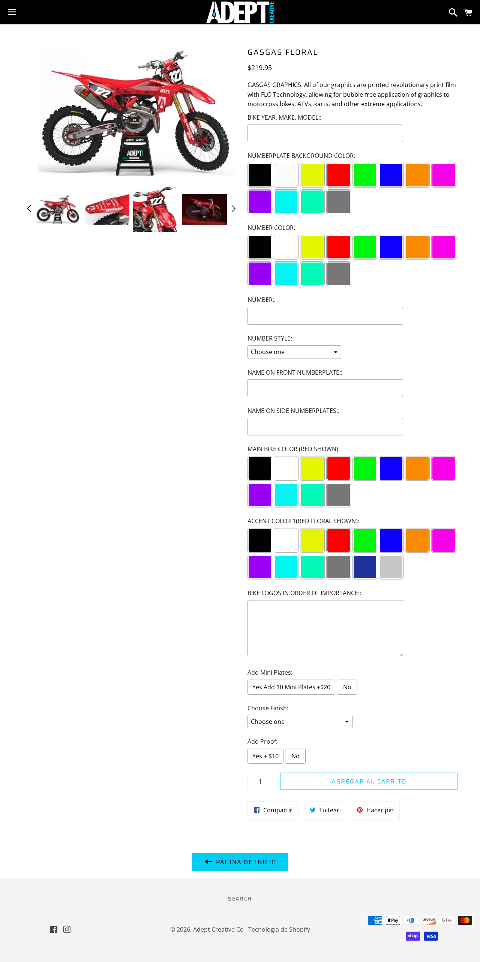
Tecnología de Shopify (279, 929)
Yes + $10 (265, 756)
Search (240, 898)
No (347, 687)
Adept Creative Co (219, 929)
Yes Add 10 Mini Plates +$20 (291, 687)
